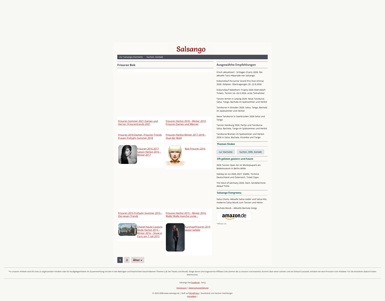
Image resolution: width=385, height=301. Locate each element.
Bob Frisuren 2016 (195, 148)
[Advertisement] (192, 22)
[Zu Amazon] (234, 220)
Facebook (195, 282)
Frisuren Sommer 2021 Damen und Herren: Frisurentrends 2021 (138, 122)
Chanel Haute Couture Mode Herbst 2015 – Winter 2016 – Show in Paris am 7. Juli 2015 (149, 231)
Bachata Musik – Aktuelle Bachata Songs (237, 208)
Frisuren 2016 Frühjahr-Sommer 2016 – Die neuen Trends (140, 214)
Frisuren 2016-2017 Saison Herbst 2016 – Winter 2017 (149, 152)
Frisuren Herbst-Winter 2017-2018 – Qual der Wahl (186, 136)
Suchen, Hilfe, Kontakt (250, 151)
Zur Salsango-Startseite (131, 56)
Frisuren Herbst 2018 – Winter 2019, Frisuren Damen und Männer (186, 122)
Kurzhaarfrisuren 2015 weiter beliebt (197, 228)
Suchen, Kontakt (155, 56)
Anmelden (191, 296)
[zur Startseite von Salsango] (191, 49)
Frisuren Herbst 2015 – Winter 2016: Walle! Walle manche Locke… (186, 214)
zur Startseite (226, 151)
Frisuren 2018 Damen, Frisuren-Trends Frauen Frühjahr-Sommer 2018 (140, 136)
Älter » (137, 260)
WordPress (194, 293)
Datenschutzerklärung (198, 288)
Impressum (181, 288)
